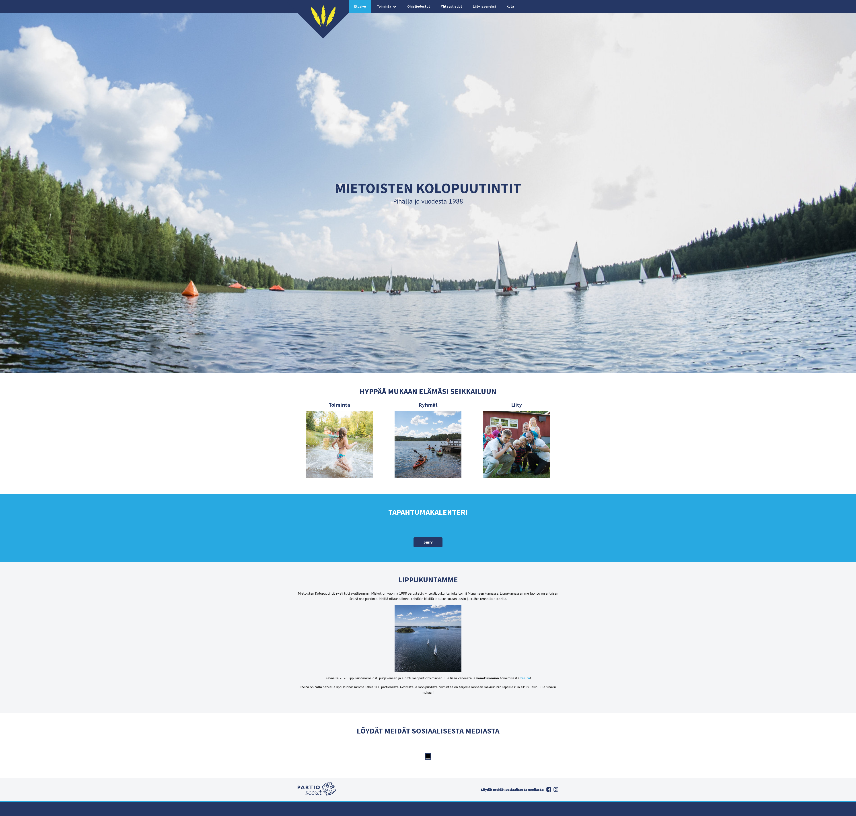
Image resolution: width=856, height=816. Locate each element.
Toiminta (384, 6)
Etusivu (360, 6)
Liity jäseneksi (484, 6)
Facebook (548, 789)
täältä (525, 678)
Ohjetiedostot (418, 6)
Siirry (428, 542)
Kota (510, 6)
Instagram (555, 789)
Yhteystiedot (451, 6)
